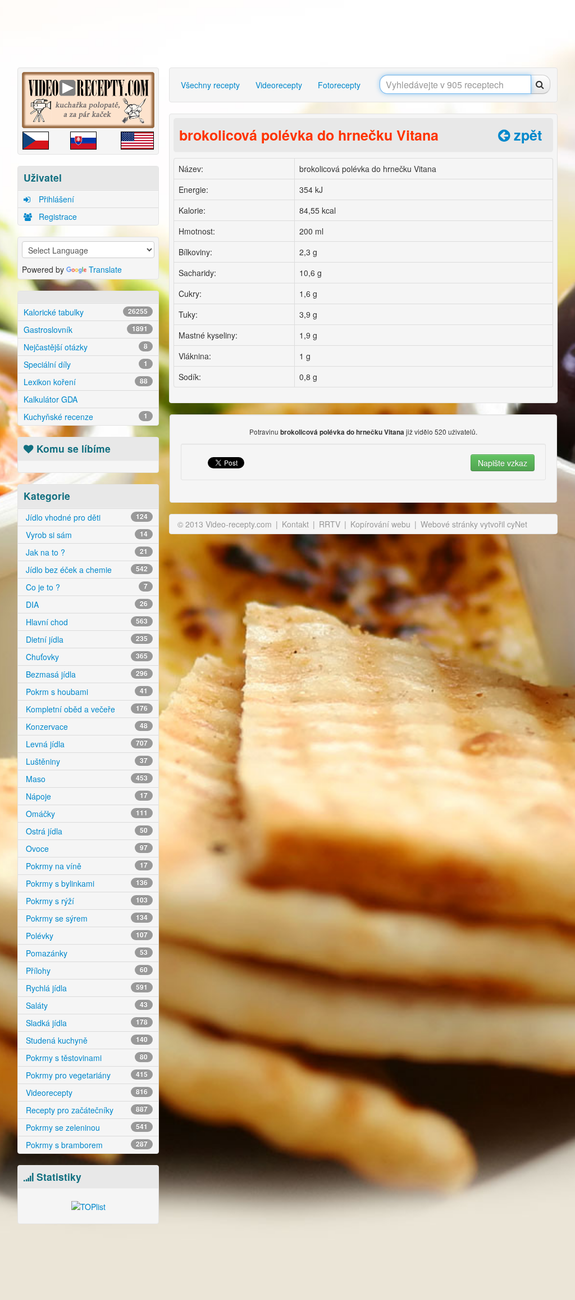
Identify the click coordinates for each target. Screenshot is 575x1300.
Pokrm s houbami (86, 691)
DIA (86, 604)
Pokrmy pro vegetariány (86, 1075)
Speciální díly (86, 364)
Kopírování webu (380, 524)
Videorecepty (86, 1092)
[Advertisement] (290, 33)
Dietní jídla (86, 639)
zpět (526, 135)
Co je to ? (86, 587)
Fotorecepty (339, 85)
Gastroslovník (86, 329)
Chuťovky (86, 656)
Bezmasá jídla (86, 674)
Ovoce (86, 848)
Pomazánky (86, 953)
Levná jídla (86, 744)
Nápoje (86, 796)
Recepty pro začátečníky (86, 1110)
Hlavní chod (86, 622)
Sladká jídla (86, 1022)
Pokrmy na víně (86, 866)
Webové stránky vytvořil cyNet (474, 524)
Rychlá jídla (86, 988)
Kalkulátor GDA (50, 399)
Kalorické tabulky (86, 312)
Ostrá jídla (86, 831)
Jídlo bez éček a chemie (86, 569)
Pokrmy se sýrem (86, 918)
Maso (86, 778)
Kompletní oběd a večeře (86, 709)
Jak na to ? (86, 552)
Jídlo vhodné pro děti (86, 517)
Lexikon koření (86, 381)
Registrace (56, 216)
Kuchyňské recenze (86, 416)
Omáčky (86, 813)
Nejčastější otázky (86, 347)
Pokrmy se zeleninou (86, 1127)
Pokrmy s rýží (86, 900)
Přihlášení (55, 199)
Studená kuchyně (86, 1040)
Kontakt (295, 524)
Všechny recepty (210, 85)
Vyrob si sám (86, 534)
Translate (105, 269)
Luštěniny (86, 761)
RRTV (329, 524)
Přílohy (86, 970)
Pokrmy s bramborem (86, 1144)
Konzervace (86, 726)
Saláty (86, 1005)
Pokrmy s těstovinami (86, 1057)
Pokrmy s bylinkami (86, 883)
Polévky (86, 935)
